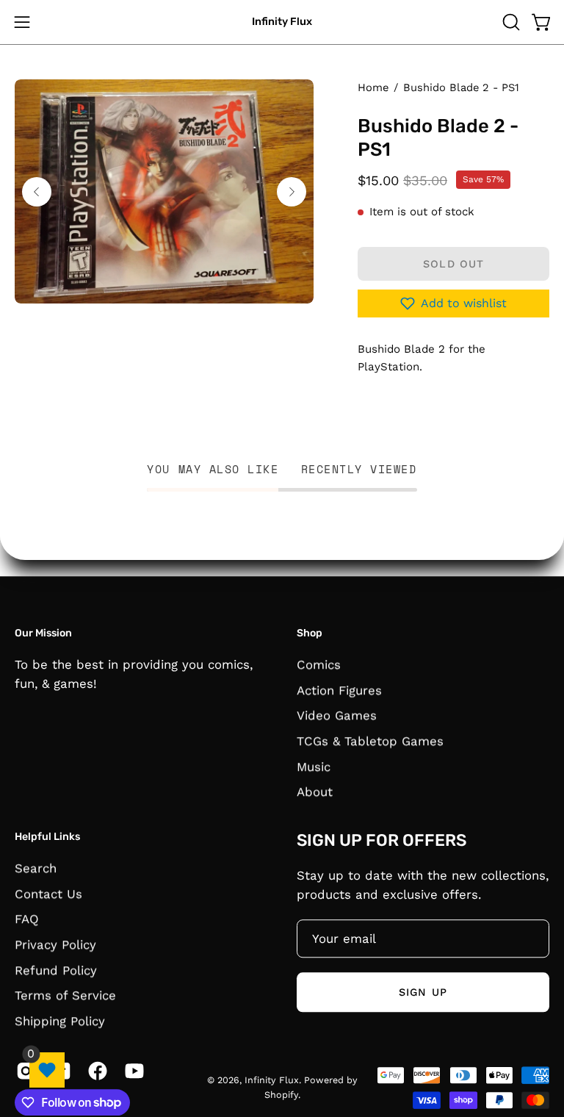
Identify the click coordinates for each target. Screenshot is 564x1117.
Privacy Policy (55, 944)
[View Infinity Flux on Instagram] (23, 1071)
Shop (309, 633)
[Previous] (36, 191)
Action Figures (339, 690)
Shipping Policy (60, 1020)
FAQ (27, 918)
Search (36, 868)
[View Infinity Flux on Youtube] (131, 1071)
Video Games (337, 715)
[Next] (291, 191)
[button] (509, 22)
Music (313, 765)
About (315, 791)
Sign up (423, 992)
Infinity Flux (282, 21)
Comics (319, 664)
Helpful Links (47, 836)
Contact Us (48, 893)
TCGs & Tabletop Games (370, 740)
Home (373, 87)
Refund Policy (56, 969)
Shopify (281, 1094)
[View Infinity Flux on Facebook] (95, 1071)
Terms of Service (65, 995)
